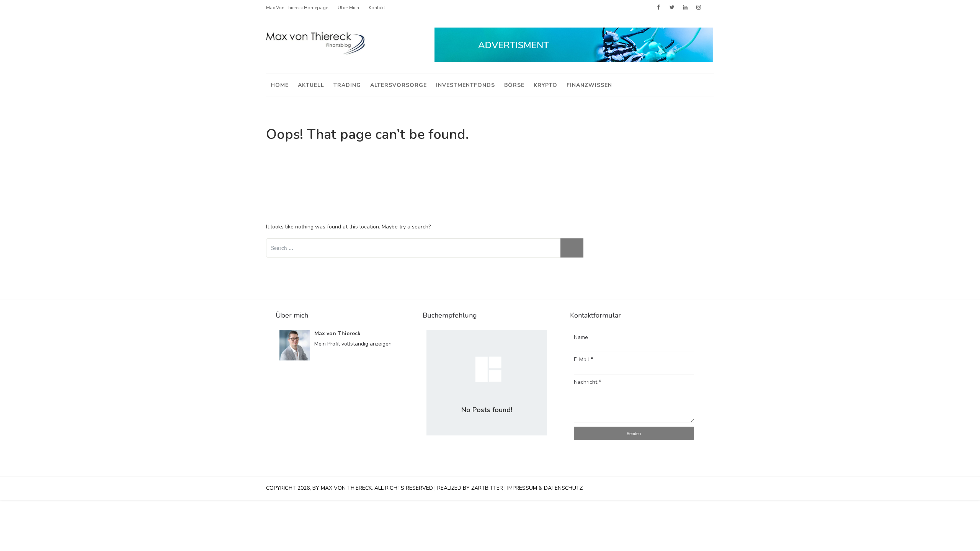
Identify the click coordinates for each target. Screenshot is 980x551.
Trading (347, 85)
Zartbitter (487, 488)
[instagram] (698, 7)
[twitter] (672, 7)
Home (280, 85)
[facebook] (658, 7)
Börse (514, 85)
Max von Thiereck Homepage (297, 8)
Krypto (545, 85)
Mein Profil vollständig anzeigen (353, 343)
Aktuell (311, 85)
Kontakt (377, 8)
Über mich (348, 8)
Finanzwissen (589, 85)
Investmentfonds (465, 85)
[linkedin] (685, 7)
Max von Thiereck (337, 333)
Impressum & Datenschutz (545, 488)
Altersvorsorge (398, 85)
